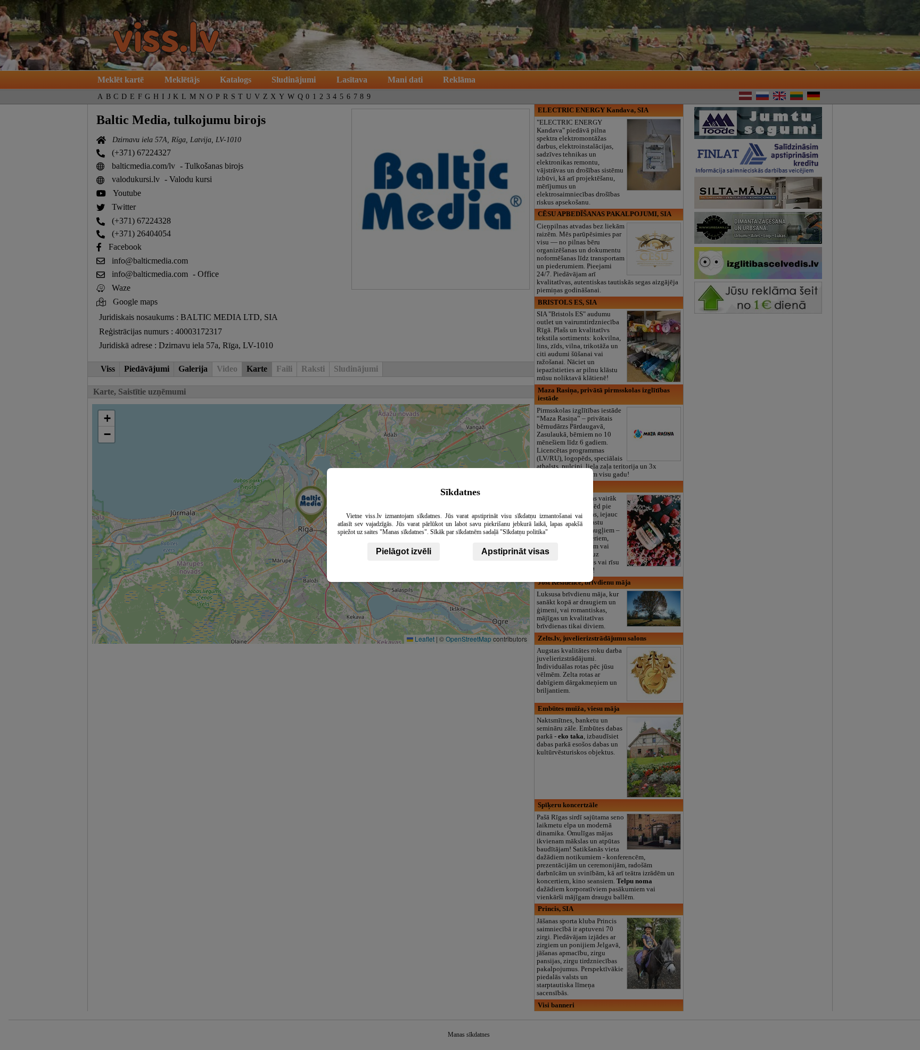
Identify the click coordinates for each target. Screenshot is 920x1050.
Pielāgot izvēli (403, 551)
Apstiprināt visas (515, 551)
